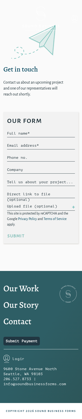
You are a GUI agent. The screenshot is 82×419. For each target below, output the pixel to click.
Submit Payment (22, 341)
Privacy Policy (27, 219)
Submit (15, 236)
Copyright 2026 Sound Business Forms (41, 411)
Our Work (21, 288)
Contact (17, 321)
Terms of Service (55, 219)
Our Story (20, 304)
